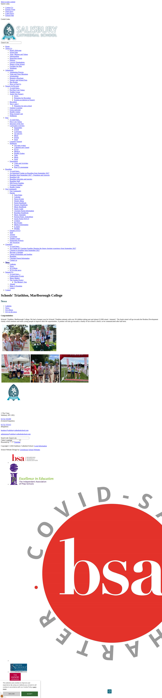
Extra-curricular (15, 110)
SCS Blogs (13, 268)
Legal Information (40, 446)
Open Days (9, 11)
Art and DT (18, 134)
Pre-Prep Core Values (17, 90)
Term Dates (18, 195)
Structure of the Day (17, 124)
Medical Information (21, 225)
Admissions (9, 70)
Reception (13, 102)
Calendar (17, 197)
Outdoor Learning (16, 108)
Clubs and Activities (21, 163)
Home (7, 46)
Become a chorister (16, 252)
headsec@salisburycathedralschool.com (14, 430)
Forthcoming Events (17, 276)
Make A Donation (16, 286)
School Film (9, 15)
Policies (12, 60)
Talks (16, 155)
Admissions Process (17, 72)
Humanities (18, 128)
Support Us (9, 272)
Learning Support (16, 141)
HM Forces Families (17, 183)
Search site (4, 438)
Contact (8, 290)
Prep (6, 118)
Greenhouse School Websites (30, 450)
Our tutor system (20, 145)
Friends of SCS (15, 231)
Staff (11, 233)
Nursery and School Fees (18, 80)
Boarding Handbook (21, 213)
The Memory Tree (20, 282)
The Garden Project (16, 280)
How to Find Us (15, 84)
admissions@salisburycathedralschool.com (16, 434)
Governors (13, 236)
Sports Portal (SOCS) (21, 219)
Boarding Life (15, 177)
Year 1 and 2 (14, 104)
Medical (17, 151)
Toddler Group (15, 92)
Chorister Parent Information (24, 211)
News (7, 262)
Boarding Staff (15, 181)
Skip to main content (8, 2)
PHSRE (17, 229)
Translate (17, 442)
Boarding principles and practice (21, 179)
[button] (10, 19)
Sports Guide (18, 209)
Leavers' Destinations (17, 62)
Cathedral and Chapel (21, 147)
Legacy (12, 288)
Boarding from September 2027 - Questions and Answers (30, 175)
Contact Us (9, 7)
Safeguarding (14, 56)
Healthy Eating (15, 112)
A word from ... (15, 274)
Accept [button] (29, 694)
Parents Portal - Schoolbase (23, 217)
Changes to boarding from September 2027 (25, 250)
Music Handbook (20, 207)
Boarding (8, 169)
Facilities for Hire (16, 66)
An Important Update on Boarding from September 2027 (29, 173)
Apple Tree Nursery (17, 94)
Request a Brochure (16, 78)
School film (14, 52)
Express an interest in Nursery (24, 100)
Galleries (13, 264)
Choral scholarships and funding (21, 254)
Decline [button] (12, 694)
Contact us (13, 260)
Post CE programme (21, 167)
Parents (12, 193)
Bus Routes (14, 82)
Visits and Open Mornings (19, 74)
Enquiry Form (10, 9)
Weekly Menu (19, 201)
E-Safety (17, 227)
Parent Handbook (20, 203)
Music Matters (15, 278)
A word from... (15, 88)
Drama (16, 137)
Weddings (13, 68)
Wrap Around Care (16, 114)
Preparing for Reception (22, 98)
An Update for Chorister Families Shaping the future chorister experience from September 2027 (43, 248)
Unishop (17, 221)
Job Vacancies (15, 242)
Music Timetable (20, 215)
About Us (8, 48)
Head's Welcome (15, 50)
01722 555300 (6, 419)
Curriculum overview (17, 126)
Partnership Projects (16, 240)
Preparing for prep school (23, 106)
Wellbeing (13, 116)
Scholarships (14, 76)
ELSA (16, 149)
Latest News (9, 13)
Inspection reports (16, 58)
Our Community (11, 189)
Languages (18, 132)
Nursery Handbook (21, 205)
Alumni (12, 234)
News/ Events (19, 199)
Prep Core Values (16, 122)
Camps (16, 165)
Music (16, 135)
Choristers (8, 244)
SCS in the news (15, 270)
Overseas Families (16, 185)
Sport (16, 139)
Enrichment (14, 161)
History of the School (17, 64)
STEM (16, 130)
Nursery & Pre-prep (12, 86)
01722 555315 (6, 425)
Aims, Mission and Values (19, 54)
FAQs (16, 96)
